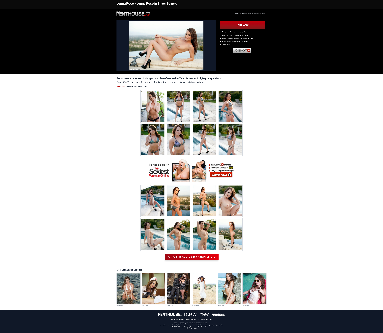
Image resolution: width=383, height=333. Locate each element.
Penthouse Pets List (192, 319)
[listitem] (152, 106)
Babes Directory (206, 319)
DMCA (187, 329)
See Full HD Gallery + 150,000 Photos (191, 257)
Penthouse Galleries (177, 319)
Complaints (194, 329)
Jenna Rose (120, 86)
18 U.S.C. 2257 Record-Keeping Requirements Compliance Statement (191, 327)
